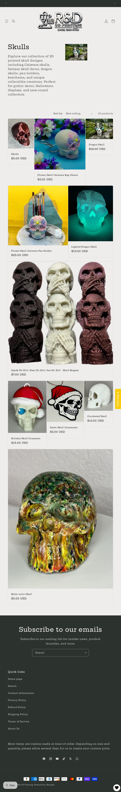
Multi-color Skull (21, 594)
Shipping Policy (18, 714)
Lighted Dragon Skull (84, 246)
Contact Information (21, 693)
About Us (14, 728)
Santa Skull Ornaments (64, 427)
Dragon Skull (96, 144)
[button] (6, 21)
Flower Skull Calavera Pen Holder (31, 251)
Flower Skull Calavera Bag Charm (57, 175)
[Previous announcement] (6, 3)
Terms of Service (18, 721)
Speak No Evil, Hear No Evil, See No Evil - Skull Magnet (45, 370)
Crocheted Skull (97, 416)
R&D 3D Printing (24, 785)
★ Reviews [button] (118, 399)
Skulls (15, 154)
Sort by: (58, 113)
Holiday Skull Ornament (25, 438)
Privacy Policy (17, 700)
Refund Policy (17, 707)
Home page (15, 679)
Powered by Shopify (44, 785)
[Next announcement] (114, 3)
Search (12, 686)
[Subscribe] (85, 652)
